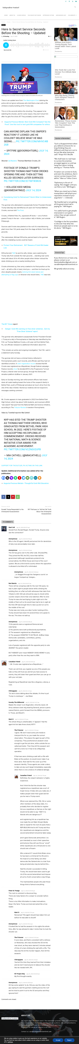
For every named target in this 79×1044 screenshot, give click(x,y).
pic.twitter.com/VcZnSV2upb (22, 449)
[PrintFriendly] (31, 478)
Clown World (21, 15)
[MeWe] (35, 478)
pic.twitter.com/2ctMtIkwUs (22, 181)
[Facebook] (65, 1)
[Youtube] (76, 1)
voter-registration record (26, 364)
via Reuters (12, 161)
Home (6, 15)
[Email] (27, 478)
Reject (69, 1040)
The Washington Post (31, 100)
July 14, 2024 (33, 190)
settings (10, 1042)
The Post (20, 210)
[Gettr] (19, 478)
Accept (58, 1040)
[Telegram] (23, 478)
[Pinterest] (69, 1)
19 (50, 36)
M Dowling (6, 36)
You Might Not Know (34, 15)
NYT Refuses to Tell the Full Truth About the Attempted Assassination (39, 512)
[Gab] (15, 478)
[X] (72, 1)
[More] (39, 478)
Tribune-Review (20, 407)
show (15, 369)
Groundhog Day (61, 15)
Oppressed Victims (48, 15)
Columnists (71, 15)
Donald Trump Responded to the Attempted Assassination (12, 511)
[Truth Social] (11, 478)
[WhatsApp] (18, 497)
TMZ (13, 253)
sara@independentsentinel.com (40, 1031)
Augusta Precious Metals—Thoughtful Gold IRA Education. (26, 483)
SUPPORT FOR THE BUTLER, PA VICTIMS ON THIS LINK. (22, 465)
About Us (12, 15)
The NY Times (6, 324)
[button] (75, 7)
